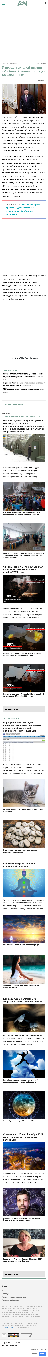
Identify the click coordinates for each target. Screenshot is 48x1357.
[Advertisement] (24, 33)
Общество (13, 64)
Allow (42, 1354)
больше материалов (12, 709)
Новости (5, 64)
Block (34, 1354)
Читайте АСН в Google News (24, 358)
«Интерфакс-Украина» (9, 1327)
